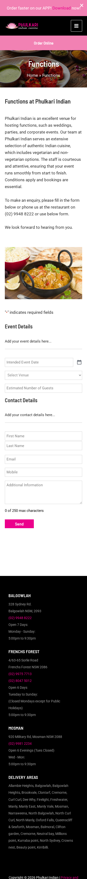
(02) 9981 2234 (20, 743)
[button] (43, 43)
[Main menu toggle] (76, 26)
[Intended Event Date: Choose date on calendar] (79, 362)
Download (61, 8)
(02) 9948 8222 (20, 618)
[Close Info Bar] (81, 5)
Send (19, 523)
